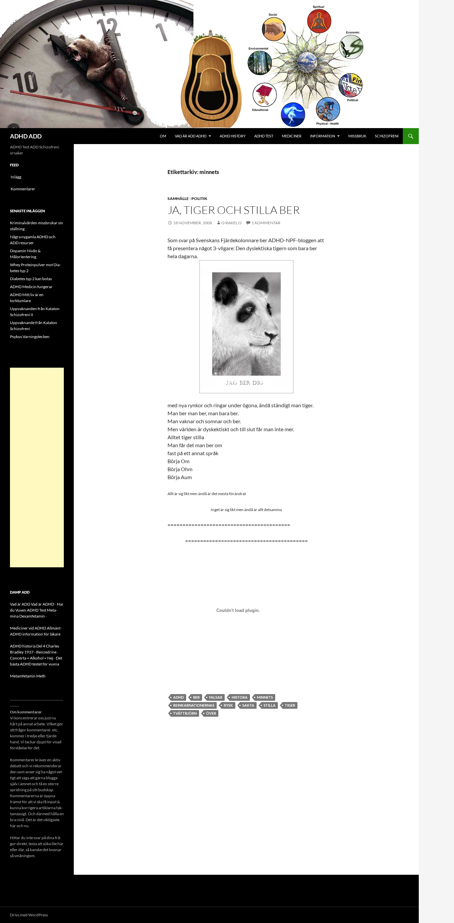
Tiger (290, 705)
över (211, 713)
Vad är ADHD (42, 604)
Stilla (270, 705)
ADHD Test (263, 136)
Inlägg (16, 176)
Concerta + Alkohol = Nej (31, 657)
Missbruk (357, 136)
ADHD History (233, 136)
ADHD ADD (26, 136)
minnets (265, 697)
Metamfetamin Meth (28, 675)
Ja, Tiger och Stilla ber (234, 210)
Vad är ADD (20, 604)
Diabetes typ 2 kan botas (31, 278)
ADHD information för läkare (35, 634)
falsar (215, 697)
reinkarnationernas (193, 705)
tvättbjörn (185, 713)
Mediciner (291, 136)
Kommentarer (23, 188)
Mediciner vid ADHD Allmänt (35, 628)
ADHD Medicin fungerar (31, 286)
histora (240, 697)
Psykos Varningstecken (30, 336)
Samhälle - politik (187, 198)
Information (322, 136)
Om (163, 136)
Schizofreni (386, 136)
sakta (248, 705)
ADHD (178, 697)
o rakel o (231, 222)
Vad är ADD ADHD (190, 136)
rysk (228, 705)
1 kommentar (266, 222)
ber (196, 697)
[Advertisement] (37, 467)
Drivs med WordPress (29, 914)
